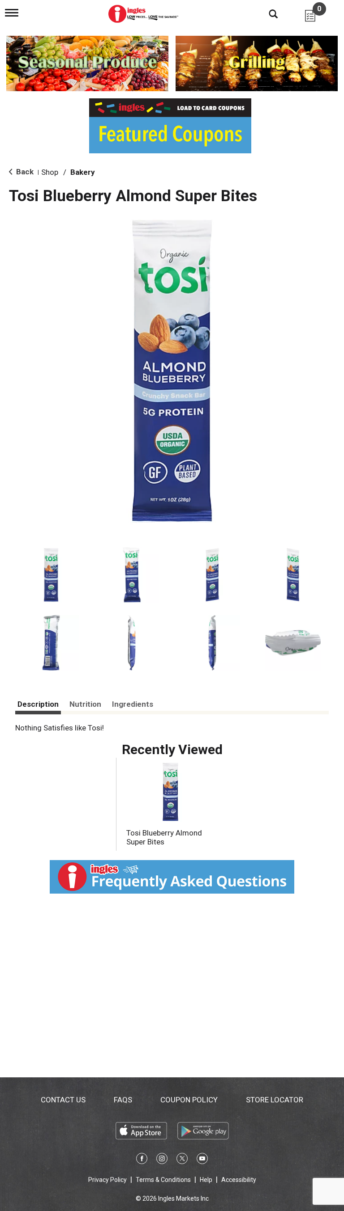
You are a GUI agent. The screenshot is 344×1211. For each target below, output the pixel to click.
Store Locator (274, 1099)
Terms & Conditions (163, 1179)
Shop (49, 172)
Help (206, 1179)
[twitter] (182, 1160)
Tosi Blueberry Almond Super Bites (164, 837)
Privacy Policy (107, 1179)
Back (24, 171)
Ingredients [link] (132, 704)
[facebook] (141, 1160)
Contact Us (63, 1099)
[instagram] (162, 1160)
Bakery (82, 172)
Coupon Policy (189, 1099)
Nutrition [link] (85, 704)
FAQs (123, 1099)
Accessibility (238, 1179)
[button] (51, 574)
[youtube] (202, 1160)
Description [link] (38, 704)
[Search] (266, 13)
